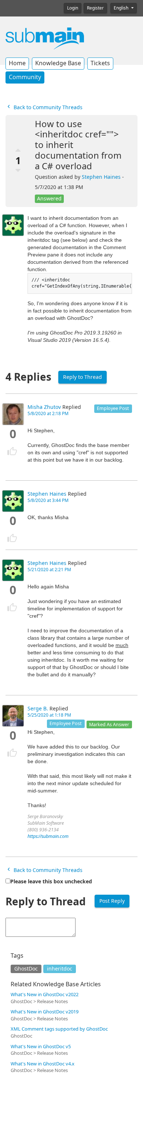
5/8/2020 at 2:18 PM (48, 413)
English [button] (121, 8)
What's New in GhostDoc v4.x (42, 1064)
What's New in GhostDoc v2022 (44, 994)
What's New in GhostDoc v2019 (44, 1011)
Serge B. (37, 709)
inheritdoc (59, 969)
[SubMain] (45, 38)
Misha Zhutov (44, 407)
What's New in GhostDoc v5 (41, 1046)
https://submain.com (48, 836)
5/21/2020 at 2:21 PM (49, 569)
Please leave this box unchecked (51, 881)
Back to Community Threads (47, 107)
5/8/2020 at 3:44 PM (48, 500)
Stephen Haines (101, 177)
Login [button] (72, 8)
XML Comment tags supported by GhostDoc (59, 1029)
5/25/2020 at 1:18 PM (49, 715)
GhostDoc (26, 969)
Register (95, 8)
